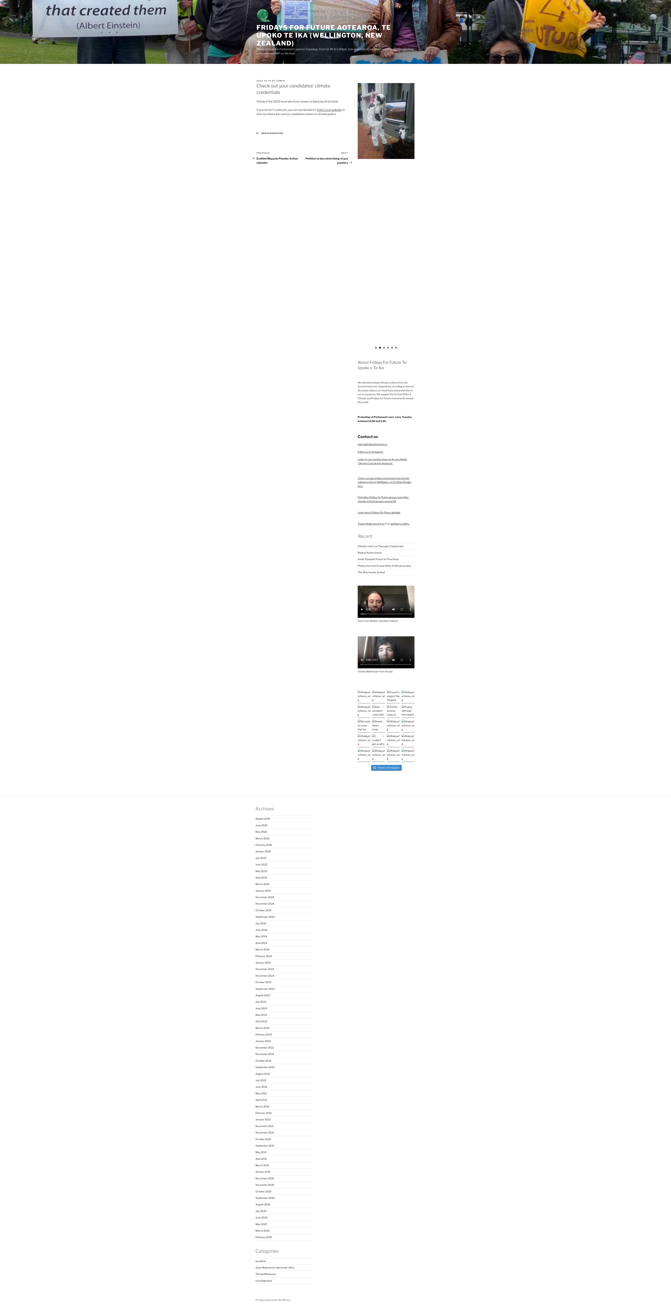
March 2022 (262, 1106)
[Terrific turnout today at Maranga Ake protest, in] (393, 711)
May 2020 (261, 1224)
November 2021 (264, 1132)
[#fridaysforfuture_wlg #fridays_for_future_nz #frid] (364, 696)
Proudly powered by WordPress (273, 1299)
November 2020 (264, 1184)
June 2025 (261, 864)
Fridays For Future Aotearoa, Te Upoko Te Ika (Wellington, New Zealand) (324, 35)
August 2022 (262, 1073)
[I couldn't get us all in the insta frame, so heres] (378, 740)
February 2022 (263, 1112)
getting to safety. (400, 523)
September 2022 (265, 1067)
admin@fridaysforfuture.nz (372, 444)
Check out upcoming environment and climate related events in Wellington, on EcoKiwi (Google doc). (384, 482)
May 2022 (261, 1093)
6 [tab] (396, 348)
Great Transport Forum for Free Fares (378, 559)
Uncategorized (272, 133)
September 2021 (264, 1145)
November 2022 (264, 1054)
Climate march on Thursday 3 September (381, 546)
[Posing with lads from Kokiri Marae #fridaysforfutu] (408, 711)
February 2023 (263, 1034)
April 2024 (261, 942)
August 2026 (262, 818)
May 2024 (261, 936)
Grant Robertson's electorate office (275, 1267)
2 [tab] (380, 348)
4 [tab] (388, 348)
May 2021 (261, 1152)
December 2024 (264, 897)
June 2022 (261, 1086)
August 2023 (262, 995)
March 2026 (262, 838)
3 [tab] (384, 348)
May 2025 (261, 871)
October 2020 (263, 1191)
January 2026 (263, 851)
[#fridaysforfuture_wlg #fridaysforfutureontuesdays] (378, 696)
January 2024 (263, 962)
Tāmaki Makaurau (265, 1274)
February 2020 (263, 1237)
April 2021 (261, 1158)
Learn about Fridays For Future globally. (379, 512)
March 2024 (262, 949)
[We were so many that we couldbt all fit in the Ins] (364, 726)
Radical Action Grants (370, 552)
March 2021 (262, 1165)
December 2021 (264, 1126)
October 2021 (263, 1139)
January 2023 (263, 1041)
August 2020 (262, 1204)
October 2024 (263, 910)
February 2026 (263, 844)
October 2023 (263, 982)
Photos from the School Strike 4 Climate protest (384, 565)
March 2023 (262, 1027)
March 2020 (262, 1230)
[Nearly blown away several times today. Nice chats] (378, 726)
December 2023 (264, 969)
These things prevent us (371, 523)
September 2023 (265, 988)
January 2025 (263, 890)
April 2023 (261, 1021)
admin (280, 81)
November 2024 (264, 903)
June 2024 (261, 929)
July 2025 (260, 857)
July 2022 (260, 1080)
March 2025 (262, 884)
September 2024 (265, 916)
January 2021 (262, 1171)
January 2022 (263, 1119)
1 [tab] (376, 348)
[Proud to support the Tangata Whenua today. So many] (393, 696)
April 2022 (261, 1099)
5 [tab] (392, 348)
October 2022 (263, 1060)
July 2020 (260, 1211)
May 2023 (261, 1014)
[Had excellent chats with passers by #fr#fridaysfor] (378, 711)
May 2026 (261, 831)
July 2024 (260, 923)
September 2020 (265, 1197)
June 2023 (261, 1008)
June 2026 (261, 825)
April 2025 (261, 877)
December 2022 (264, 1047)
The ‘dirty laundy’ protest (371, 572)
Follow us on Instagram (370, 451)
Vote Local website (329, 110)
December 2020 (264, 1178)
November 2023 (264, 975)
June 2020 (261, 1217)
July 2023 (260, 1001)
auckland (260, 1261)
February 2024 (263, 956)
